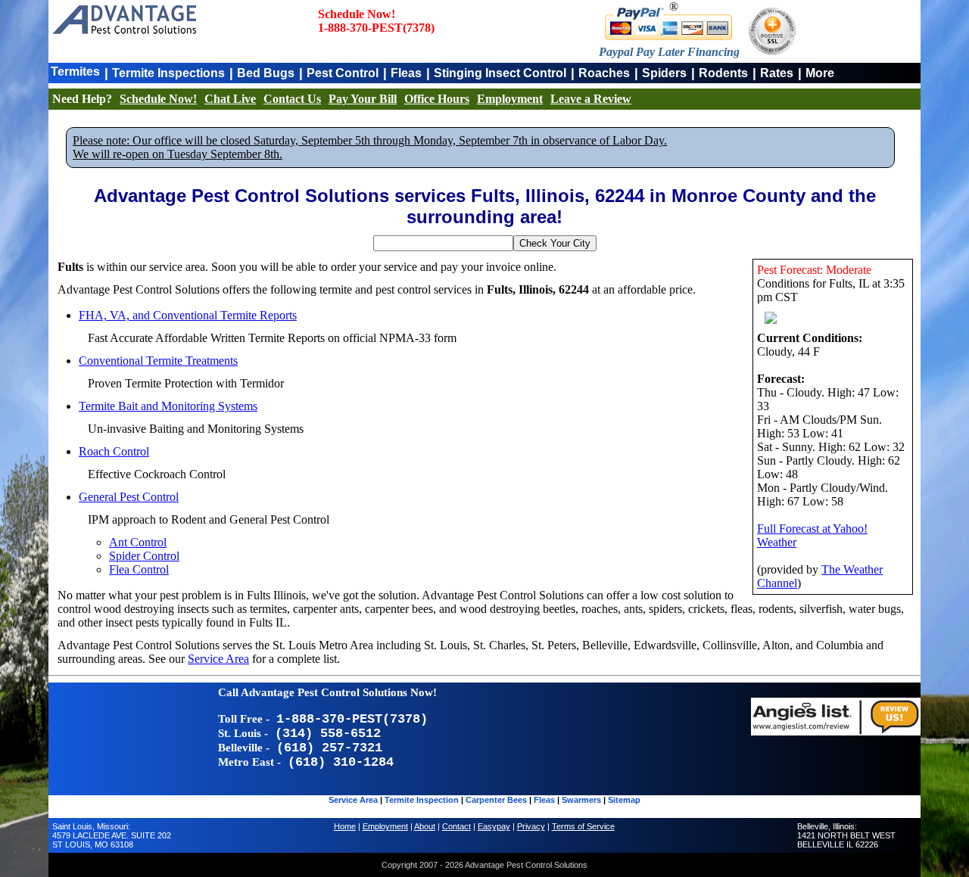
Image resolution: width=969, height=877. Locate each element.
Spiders (664, 73)
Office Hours (436, 98)
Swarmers (581, 799)
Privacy (531, 826)
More (819, 73)
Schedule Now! (158, 98)
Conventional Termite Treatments (158, 360)
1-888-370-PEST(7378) (376, 27)
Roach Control (114, 451)
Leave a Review (590, 98)
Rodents (723, 73)
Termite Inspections (168, 73)
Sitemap (624, 799)
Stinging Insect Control (500, 73)
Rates (776, 73)
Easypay (494, 826)
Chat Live (230, 98)
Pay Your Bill (363, 98)
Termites (75, 71)
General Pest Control (129, 496)
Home (345, 826)
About (424, 826)
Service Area (218, 658)
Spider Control (144, 555)
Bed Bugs (265, 73)
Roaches (604, 73)
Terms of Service (583, 826)
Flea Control (139, 569)
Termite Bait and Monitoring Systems (168, 406)
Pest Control (343, 73)
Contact (456, 826)
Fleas (406, 73)
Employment (510, 98)
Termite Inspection (422, 799)
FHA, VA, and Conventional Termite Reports (188, 315)
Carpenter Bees (496, 799)
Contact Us (292, 98)
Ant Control (138, 542)
